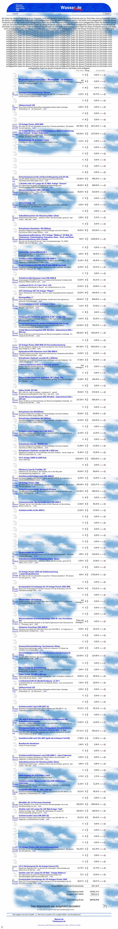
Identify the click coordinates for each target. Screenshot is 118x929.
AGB (47, 925)
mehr (41, 83)
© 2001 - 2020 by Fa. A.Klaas (72, 925)
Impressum (60, 925)
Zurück (15, 14)
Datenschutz (41, 925)
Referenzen (53, 925)
